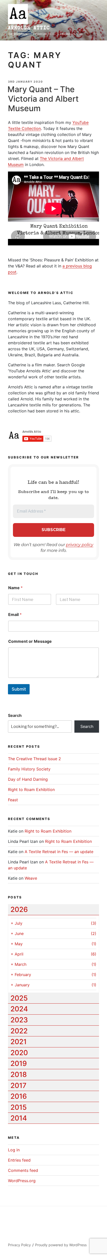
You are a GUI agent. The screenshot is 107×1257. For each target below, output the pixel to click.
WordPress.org (22, 1180)
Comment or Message (30, 641)
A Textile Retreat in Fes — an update (59, 851)
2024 (19, 1009)
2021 (18, 1041)
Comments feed (23, 1170)
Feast (13, 799)
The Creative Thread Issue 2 (34, 758)
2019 (18, 1063)
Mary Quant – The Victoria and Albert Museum (43, 98)
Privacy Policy (19, 1245)
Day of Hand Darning (28, 779)
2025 (19, 998)
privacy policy (79, 544)
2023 (19, 1020)
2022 (19, 1031)
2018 (18, 1074)
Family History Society (29, 768)
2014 (18, 1118)
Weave (31, 878)
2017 (18, 1085)
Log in (14, 1149)
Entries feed (19, 1160)
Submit (19, 689)
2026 (19, 909)
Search (15, 715)
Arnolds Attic (29, 28)
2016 (18, 1096)
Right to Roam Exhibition (31, 789)
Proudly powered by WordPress (61, 1245)
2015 (18, 1107)
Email (15, 614)
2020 (19, 1052)
